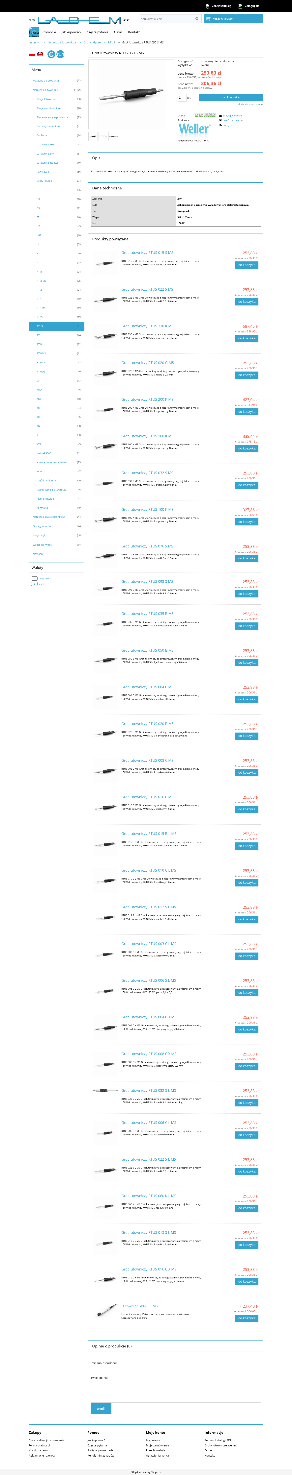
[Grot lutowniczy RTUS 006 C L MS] (105, 1133)
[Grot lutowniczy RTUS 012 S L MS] (105, 917)
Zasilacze (42, 135)
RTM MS (41, 280)
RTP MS (41, 308)
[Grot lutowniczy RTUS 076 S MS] (105, 556)
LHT (39, 235)
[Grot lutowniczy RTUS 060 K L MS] (105, 1206)
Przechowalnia (155, 1450)
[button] (230, 115)
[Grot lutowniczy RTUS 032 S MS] (105, 483)
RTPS (40, 317)
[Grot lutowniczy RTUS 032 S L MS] (105, 1092)
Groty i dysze (44, 180)
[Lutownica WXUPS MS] (105, 1311)
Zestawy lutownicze (48, 126)
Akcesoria (42, 508)
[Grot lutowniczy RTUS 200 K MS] (105, 410)
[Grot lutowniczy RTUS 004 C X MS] (105, 1027)
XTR (39, 444)
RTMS (40, 290)
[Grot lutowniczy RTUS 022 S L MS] (105, 1169)
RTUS (40, 326)
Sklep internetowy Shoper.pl (146, 1472)
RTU (39, 335)
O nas (208, 1450)
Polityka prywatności (100, 1450)
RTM (39, 271)
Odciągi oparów (42, 526)
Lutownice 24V (45, 153)
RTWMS (41, 353)
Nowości (38, 554)
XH (38, 408)
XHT (39, 417)
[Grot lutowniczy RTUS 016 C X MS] (105, 1279)
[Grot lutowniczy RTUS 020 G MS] (105, 373)
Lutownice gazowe (47, 162)
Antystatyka (40, 535)
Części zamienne (46, 480)
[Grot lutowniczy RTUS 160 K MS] (105, 446)
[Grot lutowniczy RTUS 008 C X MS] (105, 1064)
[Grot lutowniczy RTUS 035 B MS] (105, 624)
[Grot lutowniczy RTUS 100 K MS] (105, 520)
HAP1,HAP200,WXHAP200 (52, 462)
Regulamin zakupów (100, 1455)
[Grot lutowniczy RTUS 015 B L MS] (105, 844)
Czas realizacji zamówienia (46, 1440)
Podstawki (43, 172)
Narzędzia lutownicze (45, 90)
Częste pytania (97, 1445)
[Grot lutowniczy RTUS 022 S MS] (105, 299)
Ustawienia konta (157, 1455)
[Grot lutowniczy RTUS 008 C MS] (105, 771)
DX (38, 199)
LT (38, 244)
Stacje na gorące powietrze (52, 117)
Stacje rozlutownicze (49, 108)
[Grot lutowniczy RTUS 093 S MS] (105, 588)
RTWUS (41, 371)
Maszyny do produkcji (46, 80)
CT (38, 190)
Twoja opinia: (99, 1378)
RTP (39, 299)
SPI (38, 380)
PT (38, 262)
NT (38, 253)
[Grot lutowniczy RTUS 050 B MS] (105, 660)
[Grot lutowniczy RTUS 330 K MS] (105, 336)
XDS (39, 398)
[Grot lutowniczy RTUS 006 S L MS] (105, 991)
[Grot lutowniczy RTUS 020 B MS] (105, 734)
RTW (39, 344)
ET (38, 217)
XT (38, 435)
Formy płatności (39, 1445)
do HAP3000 (44, 453)
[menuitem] (49, 32)
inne (39, 471)
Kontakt (210, 1455)
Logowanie (153, 1440)
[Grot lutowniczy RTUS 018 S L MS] (105, 1243)
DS (38, 208)
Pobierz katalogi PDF (218, 1440)
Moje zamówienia (157, 1445)
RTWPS (41, 362)
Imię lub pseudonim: (104, 1363)
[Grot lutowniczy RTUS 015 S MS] (105, 263)
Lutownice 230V (46, 144)
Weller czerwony (42, 544)
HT (38, 226)
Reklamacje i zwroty (42, 1455)
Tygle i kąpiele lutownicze (51, 489)
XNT (39, 426)
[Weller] (194, 130)
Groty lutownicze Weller (220, 1445)
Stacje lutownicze (47, 99)
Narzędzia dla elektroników (49, 517)
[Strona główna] (79, 18)
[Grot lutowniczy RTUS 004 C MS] (105, 697)
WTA (39, 389)
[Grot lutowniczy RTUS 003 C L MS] (105, 954)
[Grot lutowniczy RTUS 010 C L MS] (105, 880)
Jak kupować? (96, 1440)
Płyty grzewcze (45, 498)
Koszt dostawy (38, 1450)
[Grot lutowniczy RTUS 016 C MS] (105, 807)
